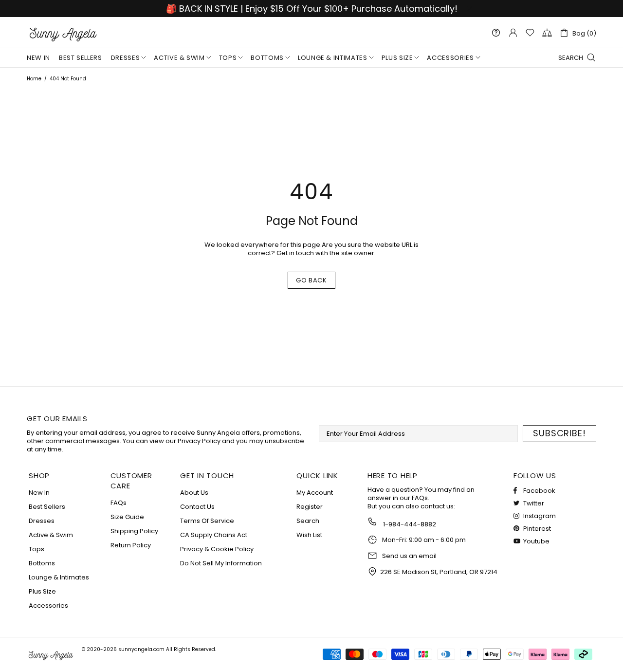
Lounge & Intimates (59, 577)
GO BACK (311, 280)
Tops (36, 549)
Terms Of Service (207, 521)
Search (307, 521)
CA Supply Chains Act (213, 535)
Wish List (309, 535)
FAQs (118, 503)
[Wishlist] (530, 32)
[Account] (513, 32)
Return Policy (130, 545)
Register (309, 507)
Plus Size (42, 591)
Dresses (42, 521)
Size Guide (127, 517)
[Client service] (496, 32)
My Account (314, 492)
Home (34, 78)
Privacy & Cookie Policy (217, 549)
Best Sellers (47, 507)
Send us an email (409, 556)
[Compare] (547, 32)
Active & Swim (51, 535)
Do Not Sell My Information (221, 563)
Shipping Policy (134, 531)
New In (39, 492)
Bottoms (42, 563)
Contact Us (197, 507)
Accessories (48, 605)
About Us (194, 492)
